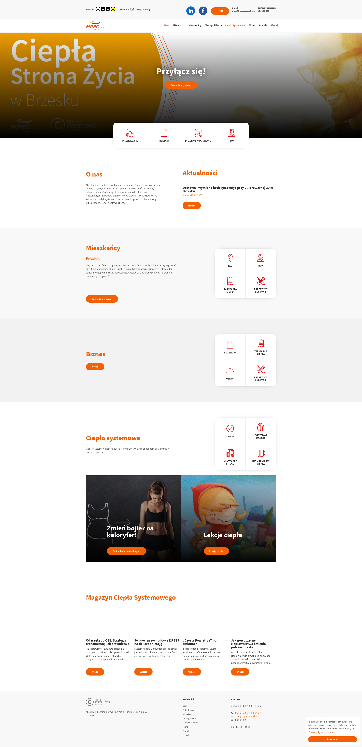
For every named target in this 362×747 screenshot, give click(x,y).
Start (166, 25)
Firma (252, 25)
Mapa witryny (143, 9)
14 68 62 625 (263, 10)
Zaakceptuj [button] (332, 739)
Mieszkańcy (195, 25)
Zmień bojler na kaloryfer (127, 551)
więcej (191, 205)
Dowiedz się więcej (181, 85)
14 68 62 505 (239, 712)
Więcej (274, 25)
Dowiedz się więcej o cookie (322, 732)
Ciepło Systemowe (235, 25)
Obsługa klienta (213, 25)
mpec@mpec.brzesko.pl (243, 10)
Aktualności (179, 25)
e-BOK (220, 11)
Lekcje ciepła (216, 551)
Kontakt (262, 25)
